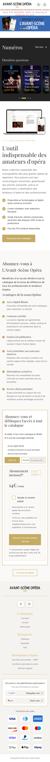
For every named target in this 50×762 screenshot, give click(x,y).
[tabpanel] (11, 79)
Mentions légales (25, 668)
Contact (25, 622)
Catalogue (25, 639)
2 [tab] (23, 28)
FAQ (25, 647)
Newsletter (25, 643)
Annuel (33, 460)
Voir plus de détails (25, 573)
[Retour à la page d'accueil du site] (17, 4)
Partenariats (25, 627)
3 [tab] (27, 28)
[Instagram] (29, 604)
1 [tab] (21, 28)
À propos (25, 618)
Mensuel (12, 460)
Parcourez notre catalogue (19, 238)
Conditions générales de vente (25, 664)
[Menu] (44, 4)
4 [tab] (30, 98)
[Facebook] (20, 604)
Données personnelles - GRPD (25, 660)
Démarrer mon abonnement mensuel (25, 540)
